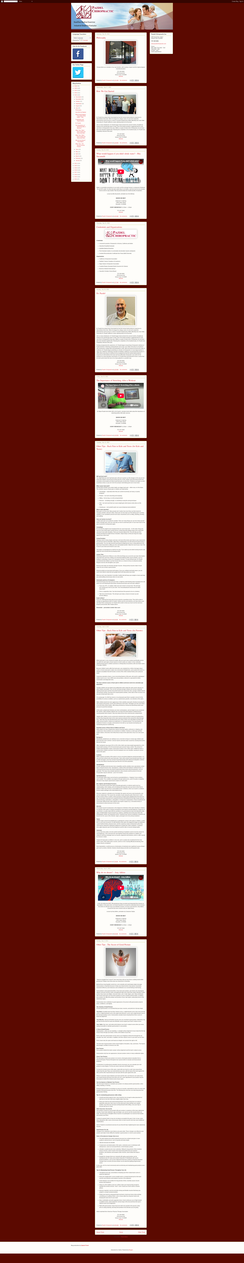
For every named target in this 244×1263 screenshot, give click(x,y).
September (79, 103)
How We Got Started (105, 91)
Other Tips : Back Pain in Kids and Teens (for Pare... (80, 137)
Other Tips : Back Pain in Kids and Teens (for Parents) (119, 630)
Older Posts (141, 1232)
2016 (75, 174)
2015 (75, 176)
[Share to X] (134, 80)
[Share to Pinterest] (138, 80)
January (78, 160)
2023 (75, 92)
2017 (75, 172)
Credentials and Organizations (109, 227)
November (78, 99)
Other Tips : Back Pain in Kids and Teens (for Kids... (80, 132)
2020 (75, 165)
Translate (85, 40)
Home (121, 1232)
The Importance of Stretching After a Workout (116, 380)
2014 (75, 179)
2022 (75, 95)
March (77, 156)
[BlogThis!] (132, 80)
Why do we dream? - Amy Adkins (110, 872)
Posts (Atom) (124, 1237)
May (77, 151)
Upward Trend (85, 1245)
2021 (75, 163)
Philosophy (101, 37)
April (77, 154)
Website (121, 76)
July (77, 108)
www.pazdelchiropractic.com (158, 43)
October (78, 101)
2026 (75, 86)
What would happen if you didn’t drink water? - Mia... (80, 116)
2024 (75, 90)
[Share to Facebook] (136, 80)
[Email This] (131, 80)
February (78, 158)
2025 (75, 88)
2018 (75, 170)
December (78, 97)
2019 (75, 168)
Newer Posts (100, 1232)
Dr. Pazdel (100, 293)
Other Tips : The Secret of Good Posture (113, 944)
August (78, 106)
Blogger (131, 1250)
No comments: (124, 80)
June (77, 149)
